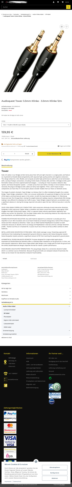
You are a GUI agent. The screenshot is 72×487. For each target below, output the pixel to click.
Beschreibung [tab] (7, 165)
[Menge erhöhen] (32, 154)
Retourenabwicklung (32, 378)
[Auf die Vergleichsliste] (62, 27)
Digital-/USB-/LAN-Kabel (11, 320)
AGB (27, 361)
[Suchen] (68, 7)
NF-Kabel (11, 108)
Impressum (8, 481)
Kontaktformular (13, 379)
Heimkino (4, 292)
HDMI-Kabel (7, 327)
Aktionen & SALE (7, 337)
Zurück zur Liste (7, 14)
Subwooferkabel (9, 324)
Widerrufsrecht (31, 374)
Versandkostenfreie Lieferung (20, 138)
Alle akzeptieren (55, 467)
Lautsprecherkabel (9, 310)
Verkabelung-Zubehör (10, 334)
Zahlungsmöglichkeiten (33, 368)
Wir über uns (53, 358)
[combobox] (36, 125)
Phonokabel (7, 317)
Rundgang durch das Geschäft (58, 361)
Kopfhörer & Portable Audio (10, 299)
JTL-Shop (62, 484)
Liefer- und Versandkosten (34, 365)
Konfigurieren (54, 473)
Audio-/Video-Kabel (9, 306)
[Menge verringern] (4, 154)
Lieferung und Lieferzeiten (34, 371)
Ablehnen (55, 478)
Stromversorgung (8, 330)
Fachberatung (53, 365)
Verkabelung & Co (7, 302)
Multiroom (5, 295)
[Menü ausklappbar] (2, 1)
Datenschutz (17, 481)
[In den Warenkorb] (3, 22)
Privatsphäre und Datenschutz (35, 381)
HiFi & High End (6, 288)
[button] (53, 2)
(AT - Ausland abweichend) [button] (31, 146)
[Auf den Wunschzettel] (66, 27)
